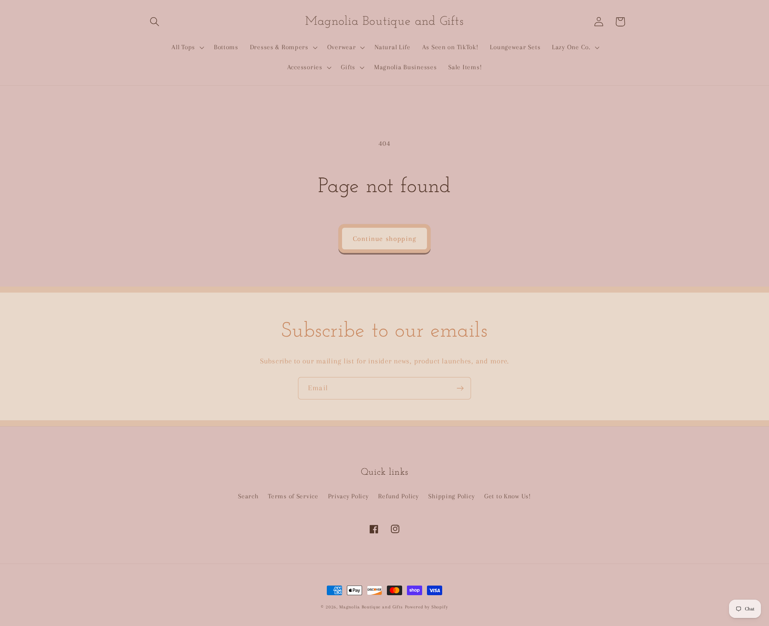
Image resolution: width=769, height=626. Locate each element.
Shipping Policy (451, 496)
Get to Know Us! (507, 496)
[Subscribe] (460, 388)
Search (248, 496)
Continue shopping (384, 239)
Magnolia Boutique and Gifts (371, 607)
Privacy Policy (348, 496)
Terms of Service (293, 496)
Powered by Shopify (426, 607)
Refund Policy (398, 496)
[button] (154, 21)
